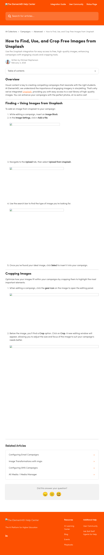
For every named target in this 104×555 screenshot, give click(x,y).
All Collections (11, 32)
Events (67, 539)
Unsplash (27, 92)
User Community (76, 4)
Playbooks (68, 545)
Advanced (38, 32)
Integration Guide (58, 4)
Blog (66, 534)
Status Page (92, 4)
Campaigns (25, 32)
